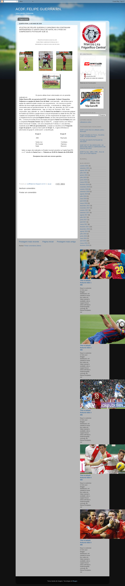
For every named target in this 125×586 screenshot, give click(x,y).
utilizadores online (85, 122)
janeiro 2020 (84, 175)
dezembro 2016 (85, 229)
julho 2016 (83, 233)
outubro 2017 (84, 210)
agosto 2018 (84, 194)
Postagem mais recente (29, 242)
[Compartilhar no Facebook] (62, 184)
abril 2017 (83, 222)
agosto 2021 (84, 170)
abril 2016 (83, 241)
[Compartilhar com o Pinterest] (64, 184)
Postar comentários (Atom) (32, 245)
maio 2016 (83, 238)
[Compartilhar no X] (60, 184)
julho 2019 (83, 177)
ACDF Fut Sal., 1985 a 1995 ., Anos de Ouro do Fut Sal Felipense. (92, 152)
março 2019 (84, 182)
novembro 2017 (85, 208)
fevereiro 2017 (84, 226)
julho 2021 (83, 172)
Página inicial (23, 19)
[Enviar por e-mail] (57, 184)
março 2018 (84, 203)
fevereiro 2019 (84, 184)
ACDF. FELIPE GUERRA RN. (39, 9)
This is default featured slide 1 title (85, 283)
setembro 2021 (84, 168)
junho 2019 (83, 180)
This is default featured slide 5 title (85, 543)
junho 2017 (83, 219)
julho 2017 (83, 217)
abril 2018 (83, 201)
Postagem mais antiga (66, 242)
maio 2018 (83, 198)
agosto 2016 (84, 231)
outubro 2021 (84, 166)
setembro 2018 (84, 191)
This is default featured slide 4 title (85, 478)
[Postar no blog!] (58, 184)
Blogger (75, 581)
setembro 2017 (84, 212)
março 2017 (84, 224)
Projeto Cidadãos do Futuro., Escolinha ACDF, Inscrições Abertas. (92, 135)
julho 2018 (83, 196)
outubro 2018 (84, 189)
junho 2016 (83, 236)
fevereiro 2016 (84, 245)
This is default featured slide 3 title (85, 413)
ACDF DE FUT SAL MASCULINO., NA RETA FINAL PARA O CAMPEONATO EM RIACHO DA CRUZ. (92, 146)
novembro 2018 (85, 187)
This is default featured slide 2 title (85, 348)
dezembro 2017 (85, 205)
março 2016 (84, 243)
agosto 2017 (84, 215)
